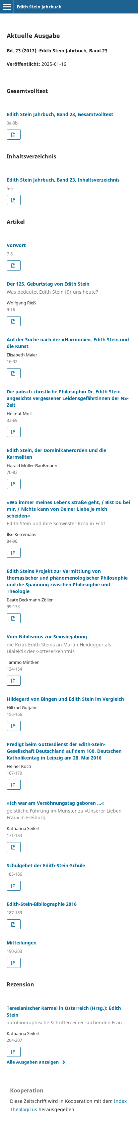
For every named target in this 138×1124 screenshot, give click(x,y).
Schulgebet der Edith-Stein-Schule (46, 865)
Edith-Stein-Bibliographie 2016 (42, 904)
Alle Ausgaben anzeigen (33, 1062)
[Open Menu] (6, 6)
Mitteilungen (22, 942)
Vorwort (16, 245)
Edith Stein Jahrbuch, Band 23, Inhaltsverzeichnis (63, 180)
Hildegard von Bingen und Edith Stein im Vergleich (65, 699)
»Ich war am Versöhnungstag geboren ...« (64, 810)
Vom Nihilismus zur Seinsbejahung (59, 643)
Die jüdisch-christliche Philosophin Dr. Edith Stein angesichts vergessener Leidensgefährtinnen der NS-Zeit (68, 398)
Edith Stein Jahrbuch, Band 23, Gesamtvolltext (60, 114)
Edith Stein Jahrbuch (39, 7)
